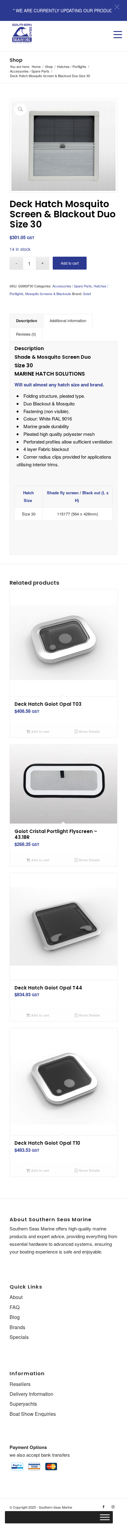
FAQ (14, 1307)
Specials (19, 1336)
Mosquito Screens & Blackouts (48, 293)
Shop (16, 60)
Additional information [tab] (68, 320)
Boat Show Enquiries (33, 1413)
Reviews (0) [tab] (26, 334)
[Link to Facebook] (103, 1506)
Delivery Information (31, 1393)
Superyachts (23, 1403)
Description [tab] (26, 320)
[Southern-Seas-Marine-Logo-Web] (53, 33)
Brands (17, 1327)
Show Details (89, 731)
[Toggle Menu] (105, 1517)
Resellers (20, 1384)
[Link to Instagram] (112, 1506)
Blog (15, 1317)
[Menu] (114, 28)
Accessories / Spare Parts (72, 285)
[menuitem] (114, 28)
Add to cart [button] (39, 731)
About (16, 1297)
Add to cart (70, 263)
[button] (117, 7)
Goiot (87, 293)
